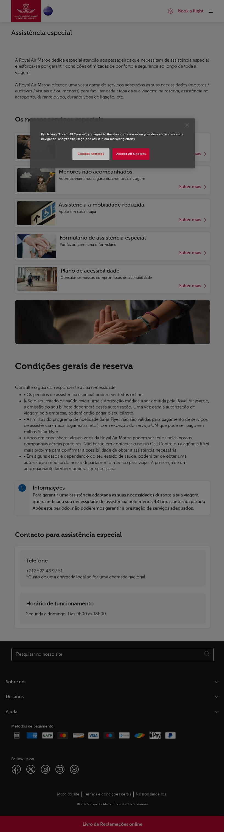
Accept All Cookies (131, 154)
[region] (112, 143)
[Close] (187, 125)
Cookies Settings (91, 154)
